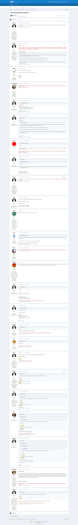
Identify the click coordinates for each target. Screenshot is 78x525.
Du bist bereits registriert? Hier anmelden (54, 1)
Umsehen (11, 4)
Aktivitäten (16, 4)
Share (56, 15)
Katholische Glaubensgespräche (22, 16)
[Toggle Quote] (20, 122)
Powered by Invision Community (39, 523)
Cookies (46, 521)
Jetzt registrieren (65, 1)
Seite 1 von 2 (20, 19)
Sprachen (31, 521)
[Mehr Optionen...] (67, 23)
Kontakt (43, 521)
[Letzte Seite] (17, 19)
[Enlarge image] (35, 72)
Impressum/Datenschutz (37, 521)
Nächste (14, 19)
